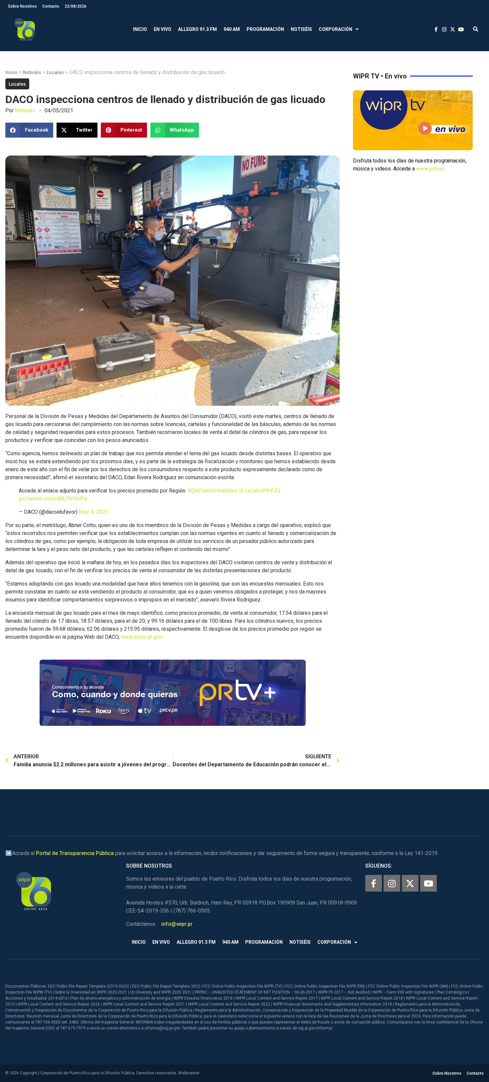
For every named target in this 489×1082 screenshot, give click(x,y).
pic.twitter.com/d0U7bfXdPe (53, 498)
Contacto (50, 6)
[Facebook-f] (373, 883)
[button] (475, 29)
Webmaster (189, 1073)
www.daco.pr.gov (142, 637)
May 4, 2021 (93, 512)
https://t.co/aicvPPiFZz (253, 490)
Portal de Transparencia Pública (75, 853)
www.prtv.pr (430, 168)
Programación (265, 29)
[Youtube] (428, 883)
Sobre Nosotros (22, 6)
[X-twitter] (410, 883)
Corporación (335, 29)
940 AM (232, 29)
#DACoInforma (206, 490)
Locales (55, 72)
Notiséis (301, 29)
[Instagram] (392, 883)
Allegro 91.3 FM (197, 29)
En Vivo (162, 29)
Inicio (140, 29)
